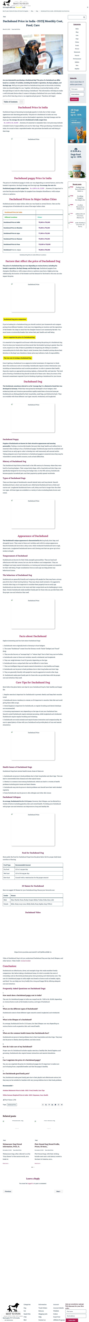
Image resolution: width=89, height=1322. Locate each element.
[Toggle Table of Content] (20, 101)
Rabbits (77, 62)
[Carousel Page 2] (33, 1167)
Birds (77, 29)
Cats (77, 35)
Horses (77, 49)
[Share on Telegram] (61, 1104)
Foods (77, 45)
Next (58, 1191)
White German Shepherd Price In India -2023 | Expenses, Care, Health (25, 1095)
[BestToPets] (17, 3)
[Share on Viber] (58, 1104)
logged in (31, 1183)
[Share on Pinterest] (49, 1104)
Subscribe (74, 99)
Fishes (77, 42)
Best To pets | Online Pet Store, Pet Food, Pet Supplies (15, 11)
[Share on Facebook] (42, 1104)
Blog (32, 11)
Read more (5, 1163)
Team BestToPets (16, 29)
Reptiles (77, 69)
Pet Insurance (77, 59)
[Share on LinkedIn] (52, 1104)
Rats (77, 65)
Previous (8, 1191)
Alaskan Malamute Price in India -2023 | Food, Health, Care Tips (24, 1090)
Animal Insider (26, 961)
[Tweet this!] (46, 1104)
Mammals (77, 52)
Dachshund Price (12, 1104)
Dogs (37, 11)
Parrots (77, 55)
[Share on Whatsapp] (55, 1104)
